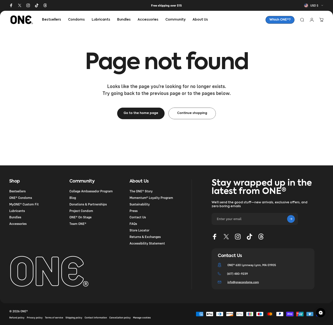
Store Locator (139, 230)
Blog (72, 197)
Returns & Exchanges (145, 237)
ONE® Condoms (20, 197)
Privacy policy (35, 317)
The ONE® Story (141, 191)
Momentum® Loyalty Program (151, 197)
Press (134, 211)
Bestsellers (17, 191)
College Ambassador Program (91, 191)
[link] (280, 20)
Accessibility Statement (147, 243)
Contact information (96, 317)
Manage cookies (142, 317)
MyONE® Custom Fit (24, 204)
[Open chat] (320, 312)
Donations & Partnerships (88, 204)
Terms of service (54, 317)
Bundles (15, 217)
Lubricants (17, 211)
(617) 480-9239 (237, 274)
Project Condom (81, 211)
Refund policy (16, 317)
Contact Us (138, 217)
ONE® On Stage (80, 217)
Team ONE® (77, 224)
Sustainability (140, 204)
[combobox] (314, 5)
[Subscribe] (291, 219)
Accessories (18, 224)
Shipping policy (74, 317)
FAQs (133, 224)
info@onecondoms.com (243, 282)
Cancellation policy (120, 317)
